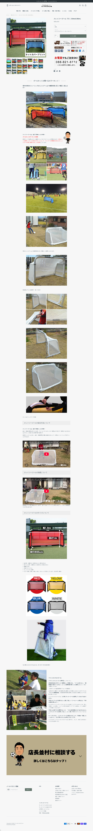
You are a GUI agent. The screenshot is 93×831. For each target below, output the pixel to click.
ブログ (75, 11)
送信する (28, 789)
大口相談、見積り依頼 (77, 790)
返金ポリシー (58, 800)
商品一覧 (18, 11)
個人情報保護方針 (59, 792)
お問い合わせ (75, 786)
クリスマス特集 (42, 811)
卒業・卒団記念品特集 (44, 813)
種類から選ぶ (26, 11)
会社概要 (57, 786)
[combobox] (70, 26)
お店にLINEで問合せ (76, 788)
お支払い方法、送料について (62, 790)
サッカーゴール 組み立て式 (45, 807)
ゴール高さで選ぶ (46, 11)
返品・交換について (59, 796)
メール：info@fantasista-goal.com (78, 793)
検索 (40, 786)
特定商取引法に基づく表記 (61, 794)
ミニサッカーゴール (43, 802)
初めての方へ (58, 788)
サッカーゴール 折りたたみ (45, 805)
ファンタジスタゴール (18, 823)
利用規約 (57, 798)
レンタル (64, 11)
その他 (70, 11)
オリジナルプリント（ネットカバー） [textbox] (63, 31)
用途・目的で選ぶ (56, 11)
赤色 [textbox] (56, 27)
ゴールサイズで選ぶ (35, 11)
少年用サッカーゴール (44, 809)
